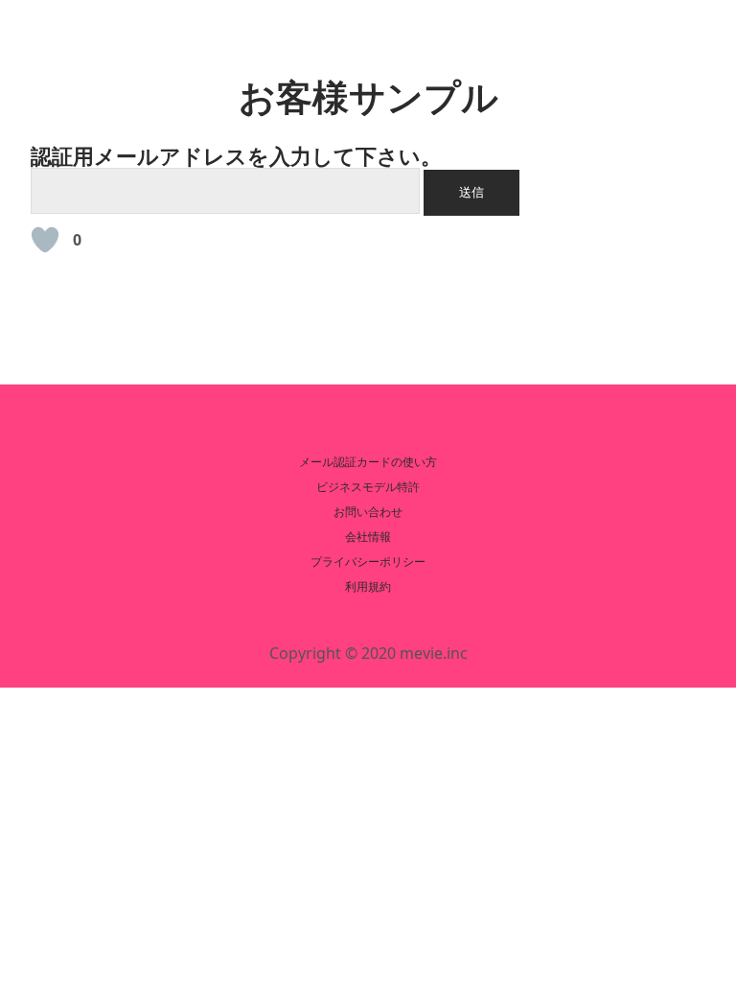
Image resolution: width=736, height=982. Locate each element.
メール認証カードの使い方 (368, 462)
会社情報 (368, 536)
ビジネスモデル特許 (368, 487)
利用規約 (368, 586)
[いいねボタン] (45, 239)
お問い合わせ (368, 511)
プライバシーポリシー (368, 561)
